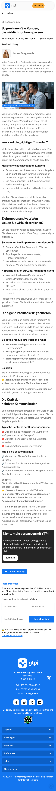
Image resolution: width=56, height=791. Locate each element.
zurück (9, 13)
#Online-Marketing (26, 38)
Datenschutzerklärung (12, 635)
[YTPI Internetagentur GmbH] (10, 5)
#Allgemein (8, 38)
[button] (51, 786)
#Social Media (46, 38)
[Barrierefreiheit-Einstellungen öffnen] (49, 678)
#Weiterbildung (10, 44)
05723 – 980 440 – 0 (30, 685)
